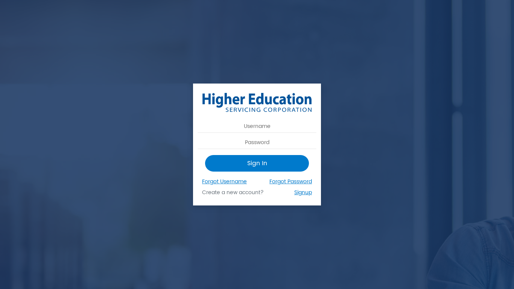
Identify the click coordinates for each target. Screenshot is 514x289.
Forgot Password (290, 181)
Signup (303, 192)
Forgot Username (224, 181)
